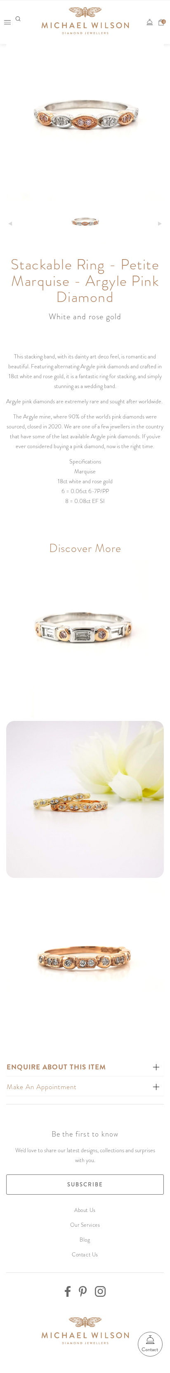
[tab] (85, 1067)
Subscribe (85, 1184)
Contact (150, 1349)
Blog (85, 1240)
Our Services (85, 1225)
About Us (84, 1210)
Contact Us (85, 1254)
